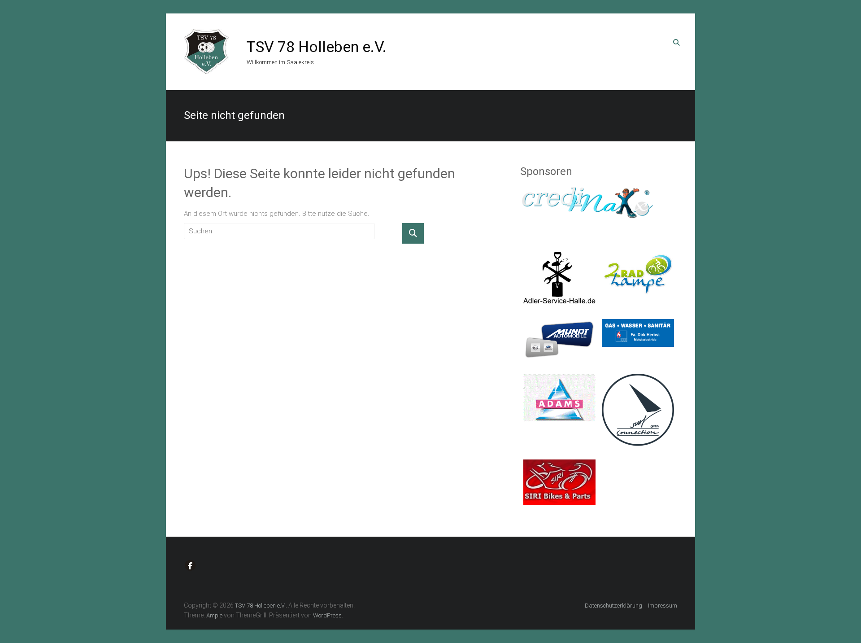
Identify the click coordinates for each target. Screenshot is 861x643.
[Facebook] (190, 565)
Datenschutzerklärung (613, 605)
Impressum (662, 605)
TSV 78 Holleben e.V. (317, 47)
